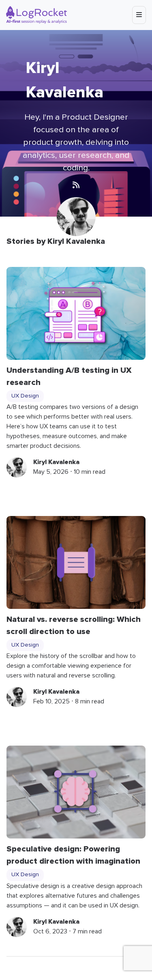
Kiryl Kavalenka (56, 462)
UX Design (25, 396)
